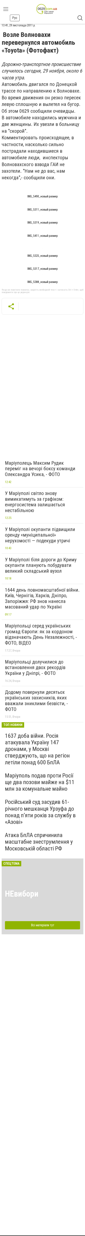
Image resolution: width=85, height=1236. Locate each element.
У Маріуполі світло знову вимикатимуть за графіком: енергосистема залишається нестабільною (35, 501)
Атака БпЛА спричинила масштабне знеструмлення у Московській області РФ (39, 842)
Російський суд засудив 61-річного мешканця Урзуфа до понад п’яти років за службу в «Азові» (40, 812)
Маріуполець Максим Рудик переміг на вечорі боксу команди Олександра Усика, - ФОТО (40, 468)
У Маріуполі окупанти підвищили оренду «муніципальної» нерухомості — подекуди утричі (40, 535)
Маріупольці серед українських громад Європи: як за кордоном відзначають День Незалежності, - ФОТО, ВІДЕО (41, 634)
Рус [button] (14, 18)
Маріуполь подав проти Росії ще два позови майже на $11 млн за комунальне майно (39, 782)
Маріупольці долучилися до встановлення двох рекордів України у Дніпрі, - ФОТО (35, 667)
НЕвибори (21, 894)
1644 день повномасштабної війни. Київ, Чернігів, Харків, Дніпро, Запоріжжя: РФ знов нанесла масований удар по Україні (42, 598)
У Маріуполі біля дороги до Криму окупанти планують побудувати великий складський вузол (41, 565)
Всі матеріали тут (42, 925)
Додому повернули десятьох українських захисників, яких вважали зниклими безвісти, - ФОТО (36, 700)
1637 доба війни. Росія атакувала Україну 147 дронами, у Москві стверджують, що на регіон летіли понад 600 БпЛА (37, 749)
